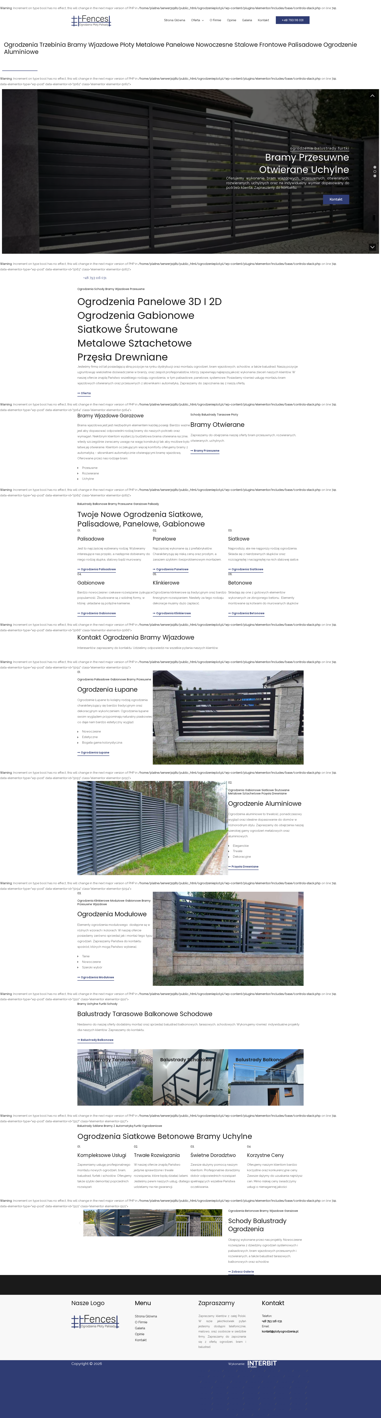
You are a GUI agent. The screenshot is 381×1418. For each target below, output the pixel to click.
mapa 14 (276, 1376)
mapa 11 (231, 1376)
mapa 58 (282, 1409)
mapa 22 (285, 1382)
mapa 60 (229, 1415)
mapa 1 (202, 1371)
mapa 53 (204, 1409)
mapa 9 (201, 1376)
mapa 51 (283, 1404)
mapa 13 (261, 1376)
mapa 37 (282, 1393)
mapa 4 (244, 1371)
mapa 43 (267, 1398)
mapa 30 (298, 1387)
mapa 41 (236, 1398)
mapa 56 (251, 1409)
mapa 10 (216, 1376)
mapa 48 (236, 1404)
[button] (293, 20)
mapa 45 (298, 1398)
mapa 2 (216, 1371)
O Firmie (215, 20)
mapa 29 (282, 1387)
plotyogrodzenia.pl (286, 1331)
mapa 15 (291, 1376)
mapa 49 (252, 1404)
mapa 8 (300, 1371)
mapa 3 (230, 1371)
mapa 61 (245, 1415)
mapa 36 (266, 1393)
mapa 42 (251, 1398)
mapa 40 (220, 1398)
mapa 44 (282, 1398)
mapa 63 (276, 1415)
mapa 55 (235, 1409)
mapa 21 (270, 1382)
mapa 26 (235, 1387)
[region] (190, 171)
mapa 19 (239, 1382)
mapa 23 (300, 1382)
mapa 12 (246, 1376)
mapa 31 (204, 1393)
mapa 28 (267, 1387)
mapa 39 (204, 1398)
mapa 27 (251, 1387)
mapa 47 (220, 1404)
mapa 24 (204, 1387)
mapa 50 (268, 1404)
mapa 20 (254, 1382)
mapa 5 (258, 1371)
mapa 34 (235, 1393)
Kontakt (263, 20)
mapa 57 (267, 1409)
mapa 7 (286, 1371)
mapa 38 (298, 1393)
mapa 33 (220, 1393)
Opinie (231, 20)
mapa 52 (298, 1404)
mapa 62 (260, 1415)
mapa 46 (204, 1404)
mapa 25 (220, 1387)
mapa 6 (272, 1371)
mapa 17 (208, 1382)
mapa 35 (251, 1393)
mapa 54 (220, 1409)
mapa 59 (298, 1409)
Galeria (247, 20)
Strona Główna (174, 20)
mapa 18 (223, 1382)
